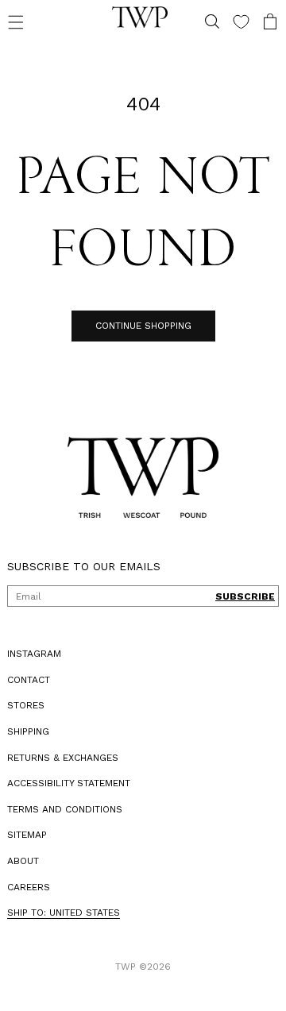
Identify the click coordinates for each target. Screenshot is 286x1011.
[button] (16, 21)
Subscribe (233, 596)
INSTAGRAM (34, 653)
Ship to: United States (63, 912)
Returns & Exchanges (62, 757)
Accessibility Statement (68, 783)
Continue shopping (137, 325)
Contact (28, 679)
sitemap (27, 834)
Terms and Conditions (64, 809)
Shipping (28, 731)
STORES (25, 705)
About (23, 860)
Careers (28, 887)
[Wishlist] (229, 21)
